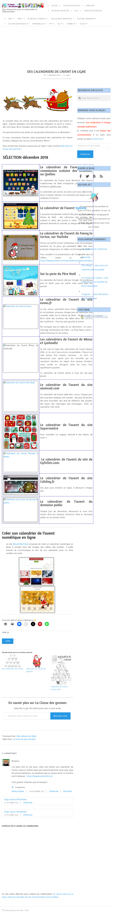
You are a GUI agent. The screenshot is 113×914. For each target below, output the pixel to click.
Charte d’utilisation (93, 11)
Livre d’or (90, 5)
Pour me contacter (60, 11)
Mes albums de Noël (26, 736)
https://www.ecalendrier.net (40, 776)
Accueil (55, 5)
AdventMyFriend (21, 544)
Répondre (67, 791)
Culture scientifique (17, 24)
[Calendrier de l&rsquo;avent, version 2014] (61, 670)
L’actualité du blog (71, 5)
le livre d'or (97, 139)
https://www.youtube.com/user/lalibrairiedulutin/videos (66, 260)
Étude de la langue (36, 19)
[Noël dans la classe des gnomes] (37, 661)
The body (85, 257)
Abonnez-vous (60, 716)
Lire (9, 19)
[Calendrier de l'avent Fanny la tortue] (21, 235)
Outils (82, 24)
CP (50, 24)
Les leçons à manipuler (61, 19)
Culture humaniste (85, 19)
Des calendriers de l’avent (12, 669)
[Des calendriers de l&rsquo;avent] (13, 661)
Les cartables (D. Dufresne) (94, 249)
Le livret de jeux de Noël (24, 739)
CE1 (58, 24)
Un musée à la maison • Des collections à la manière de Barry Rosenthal (94, 282)
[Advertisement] (56, 47)
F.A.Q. (76, 11)
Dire (19, 19)
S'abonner (85, 154)
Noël (68, 75)
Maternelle (38, 24)
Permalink (53, 791)
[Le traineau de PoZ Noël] (37, 100)
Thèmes (70, 24)
